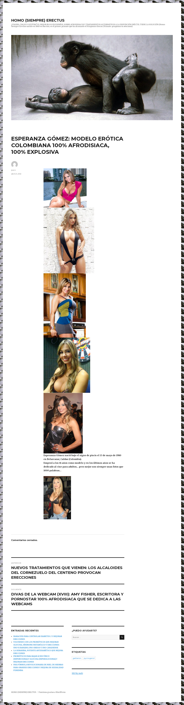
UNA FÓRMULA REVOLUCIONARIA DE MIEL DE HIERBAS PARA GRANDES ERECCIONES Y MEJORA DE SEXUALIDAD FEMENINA (38, 668)
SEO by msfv (77, 673)
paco (13, 170)
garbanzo (77, 658)
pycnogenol (89, 658)
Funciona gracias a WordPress (52, 692)
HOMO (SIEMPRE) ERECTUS (38, 20)
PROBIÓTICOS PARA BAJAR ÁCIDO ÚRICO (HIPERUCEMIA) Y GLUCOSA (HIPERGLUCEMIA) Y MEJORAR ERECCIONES (35, 659)
